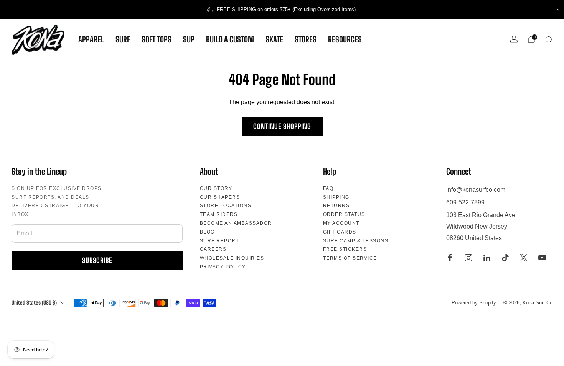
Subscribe (97, 260)
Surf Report (219, 240)
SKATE (274, 39)
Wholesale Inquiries (232, 258)
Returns (336, 205)
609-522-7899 (465, 202)
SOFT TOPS (157, 39)
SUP (189, 39)
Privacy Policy (223, 267)
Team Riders (219, 214)
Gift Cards (339, 232)
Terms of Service (350, 258)
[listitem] (282, 9)
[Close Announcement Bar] (558, 9)
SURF (122, 39)
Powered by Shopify (474, 303)
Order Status (344, 214)
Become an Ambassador (236, 223)
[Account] (514, 39)
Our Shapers (220, 197)
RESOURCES (345, 39)
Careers (213, 249)
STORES (306, 39)
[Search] (548, 39)
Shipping (336, 197)
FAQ (328, 188)
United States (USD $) (34, 302)
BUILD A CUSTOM (230, 39)
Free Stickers (345, 249)
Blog (207, 232)
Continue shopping (282, 126)
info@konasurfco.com (475, 189)
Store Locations (226, 205)
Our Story (216, 188)
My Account (341, 223)
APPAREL (91, 39)
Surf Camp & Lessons (356, 240)
